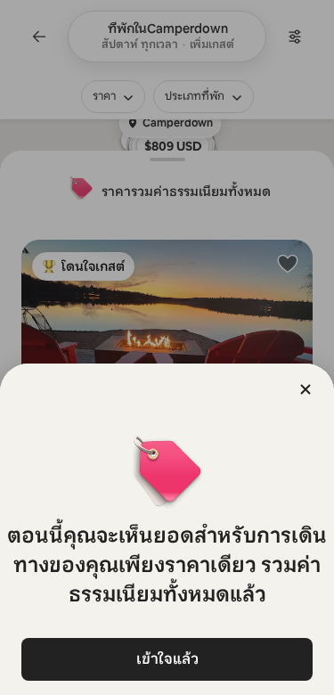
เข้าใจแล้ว (167, 659)
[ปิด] (305, 389)
